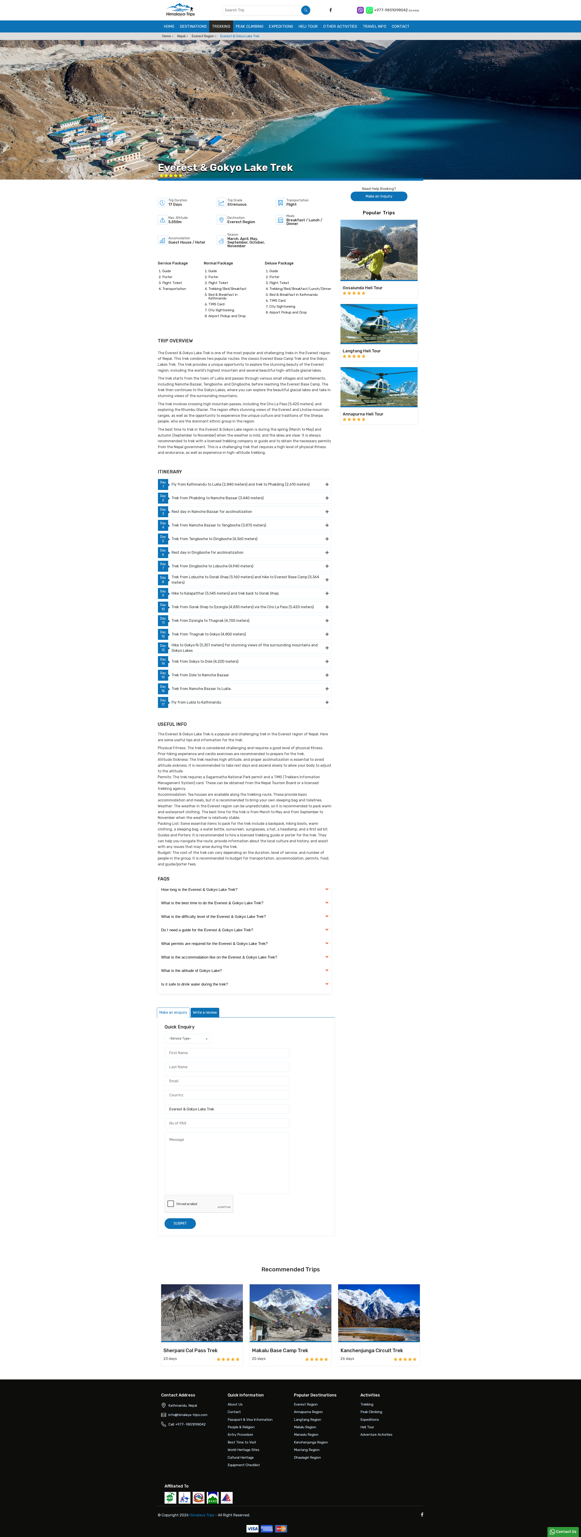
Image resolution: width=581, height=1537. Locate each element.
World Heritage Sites (243, 1450)
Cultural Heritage (241, 1457)
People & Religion (241, 1427)
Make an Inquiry (379, 196)
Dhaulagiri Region (307, 1457)
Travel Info (374, 26)
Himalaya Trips (202, 1515)
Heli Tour (308, 26)
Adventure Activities (376, 1435)
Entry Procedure (240, 1435)
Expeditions (281, 26)
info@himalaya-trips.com (187, 1415)
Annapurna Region (308, 1412)
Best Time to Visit (242, 1442)
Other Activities (340, 26)
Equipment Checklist (244, 1465)
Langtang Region (307, 1420)
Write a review (205, 1012)
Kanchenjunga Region (311, 1442)
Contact (400, 26)
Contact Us (566, 1532)
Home (169, 26)
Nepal (181, 36)
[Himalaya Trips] (181, 10)
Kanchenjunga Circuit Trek (371, 1350)
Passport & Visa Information (250, 1420)
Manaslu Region (306, 1435)
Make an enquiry (173, 1012)
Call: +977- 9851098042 (187, 1424)
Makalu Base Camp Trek (280, 1350)
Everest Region (203, 36)
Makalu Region (305, 1427)
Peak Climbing (250, 26)
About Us (235, 1404)
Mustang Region (307, 1450)
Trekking (221, 26)
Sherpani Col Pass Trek (190, 1350)
